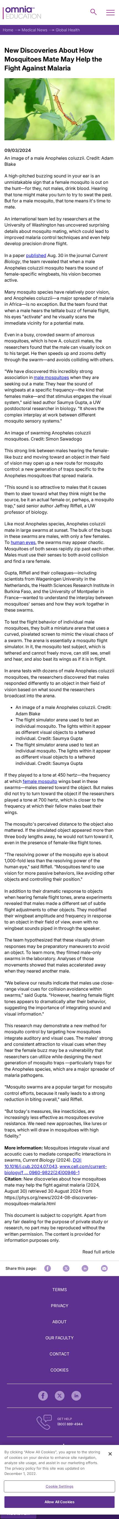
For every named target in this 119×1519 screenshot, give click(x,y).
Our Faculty (59, 1337)
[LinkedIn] (76, 1396)
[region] (59, 1480)
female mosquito (40, 781)
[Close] (110, 1454)
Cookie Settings (60, 1486)
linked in (85, 1268)
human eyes (23, 542)
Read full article (98, 1252)
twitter (66, 1268)
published (36, 255)
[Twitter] (59, 1396)
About (59, 1321)
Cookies (59, 1370)
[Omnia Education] (22, 12)
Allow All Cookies (59, 1502)
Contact (59, 1354)
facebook (47, 1268)
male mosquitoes (51, 377)
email (104, 1268)
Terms (59, 1289)
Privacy (59, 1305)
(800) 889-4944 (70, 1424)
